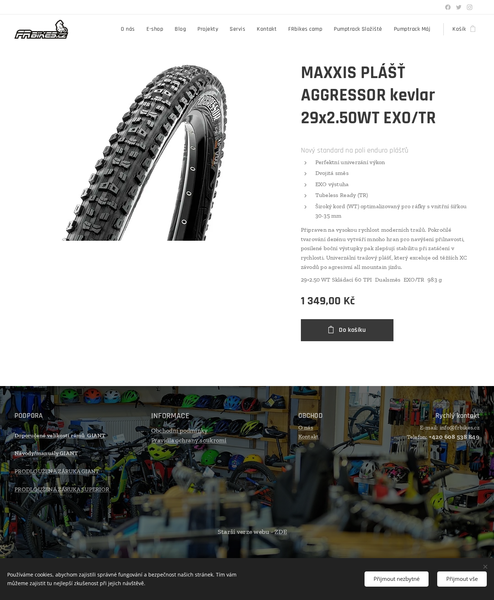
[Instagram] (469, 7)
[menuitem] (129, 29)
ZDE (280, 532)
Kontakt (308, 436)
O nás (305, 427)
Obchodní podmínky (179, 430)
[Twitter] (458, 7)
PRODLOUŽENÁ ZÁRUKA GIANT (56, 471)
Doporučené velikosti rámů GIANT (60, 435)
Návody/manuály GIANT (46, 453)
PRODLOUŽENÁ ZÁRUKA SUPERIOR (62, 489)
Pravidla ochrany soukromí (189, 440)
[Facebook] (447, 7)
